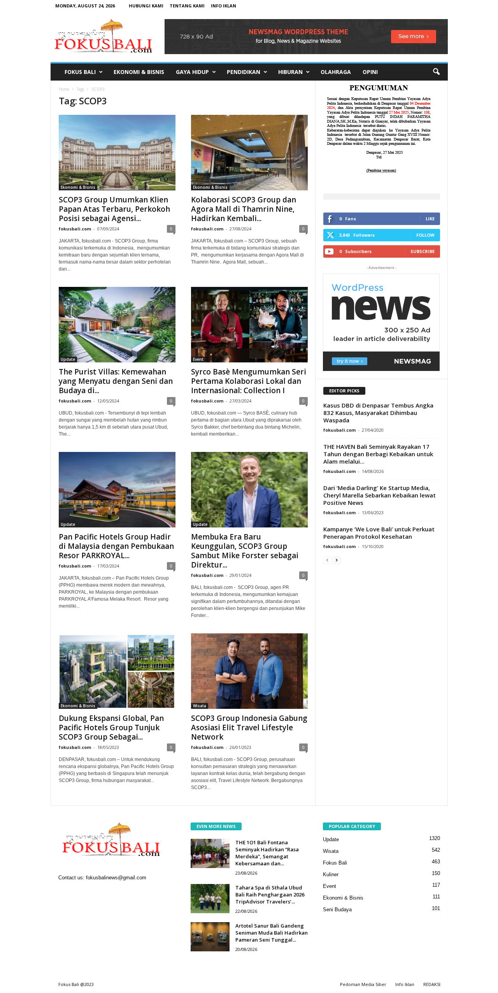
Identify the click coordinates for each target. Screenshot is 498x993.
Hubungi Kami (146, 6)
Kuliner (330, 874)
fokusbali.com (75, 229)
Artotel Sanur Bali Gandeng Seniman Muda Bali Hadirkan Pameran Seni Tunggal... (271, 932)
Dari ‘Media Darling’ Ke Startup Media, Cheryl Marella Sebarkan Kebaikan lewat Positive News (379, 495)
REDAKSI (431, 984)
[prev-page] (327, 560)
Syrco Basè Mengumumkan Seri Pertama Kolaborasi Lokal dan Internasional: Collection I (248, 381)
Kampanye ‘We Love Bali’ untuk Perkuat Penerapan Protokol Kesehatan (379, 532)
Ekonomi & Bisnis (139, 72)
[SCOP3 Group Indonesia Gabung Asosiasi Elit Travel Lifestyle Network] (249, 671)
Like (430, 218)
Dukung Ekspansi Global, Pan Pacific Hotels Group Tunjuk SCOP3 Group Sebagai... (111, 727)
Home (64, 89)
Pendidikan (243, 72)
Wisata (199, 705)
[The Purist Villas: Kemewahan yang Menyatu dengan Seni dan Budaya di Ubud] (117, 324)
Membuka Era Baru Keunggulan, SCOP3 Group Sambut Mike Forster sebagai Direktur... (244, 551)
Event (198, 359)
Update (68, 359)
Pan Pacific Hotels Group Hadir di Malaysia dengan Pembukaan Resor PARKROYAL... (116, 546)
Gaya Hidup (192, 72)
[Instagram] (82, 893)
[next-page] (336, 560)
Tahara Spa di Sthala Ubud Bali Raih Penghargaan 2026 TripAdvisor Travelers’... (269, 894)
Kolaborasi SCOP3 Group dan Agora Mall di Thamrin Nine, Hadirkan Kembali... (243, 209)
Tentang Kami (187, 6)
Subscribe (422, 251)
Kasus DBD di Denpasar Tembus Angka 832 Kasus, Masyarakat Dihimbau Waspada (378, 412)
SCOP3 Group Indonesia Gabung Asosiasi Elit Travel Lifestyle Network (249, 727)
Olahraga (336, 72)
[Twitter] (98, 893)
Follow (425, 235)
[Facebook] (66, 893)
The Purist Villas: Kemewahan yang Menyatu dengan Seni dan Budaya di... (116, 381)
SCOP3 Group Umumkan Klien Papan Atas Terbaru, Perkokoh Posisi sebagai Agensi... (114, 209)
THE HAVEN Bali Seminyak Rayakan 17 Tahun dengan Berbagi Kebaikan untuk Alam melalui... (378, 454)
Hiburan (290, 72)
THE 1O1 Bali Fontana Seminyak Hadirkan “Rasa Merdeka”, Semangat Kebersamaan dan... (267, 853)
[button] (436, 72)
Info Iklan (223, 6)
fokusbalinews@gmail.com (116, 878)
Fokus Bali (80, 72)
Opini (370, 72)
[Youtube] (113, 893)
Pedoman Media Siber (363, 984)
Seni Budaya (337, 909)
